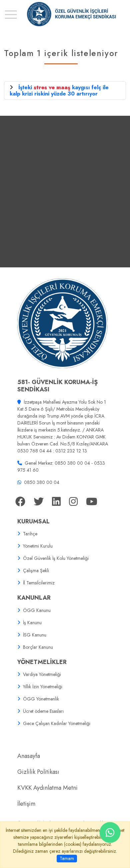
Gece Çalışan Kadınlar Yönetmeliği (56, 723)
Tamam (67, 858)
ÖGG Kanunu (37, 610)
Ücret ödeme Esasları (43, 711)
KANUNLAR (34, 597)
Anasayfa (28, 756)
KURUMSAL (33, 521)
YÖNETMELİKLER (42, 662)
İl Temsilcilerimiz (39, 582)
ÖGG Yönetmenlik (41, 699)
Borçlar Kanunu (38, 647)
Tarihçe (30, 533)
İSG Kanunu (34, 635)
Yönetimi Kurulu (38, 546)
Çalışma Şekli (36, 570)
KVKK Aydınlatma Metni (47, 787)
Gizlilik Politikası (38, 772)
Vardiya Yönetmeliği (42, 674)
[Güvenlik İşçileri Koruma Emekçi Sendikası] (65, 14)
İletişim (26, 803)
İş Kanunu (32, 622)
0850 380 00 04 (41, 482)
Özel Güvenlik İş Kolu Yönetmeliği (56, 558)
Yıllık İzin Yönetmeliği (42, 686)
